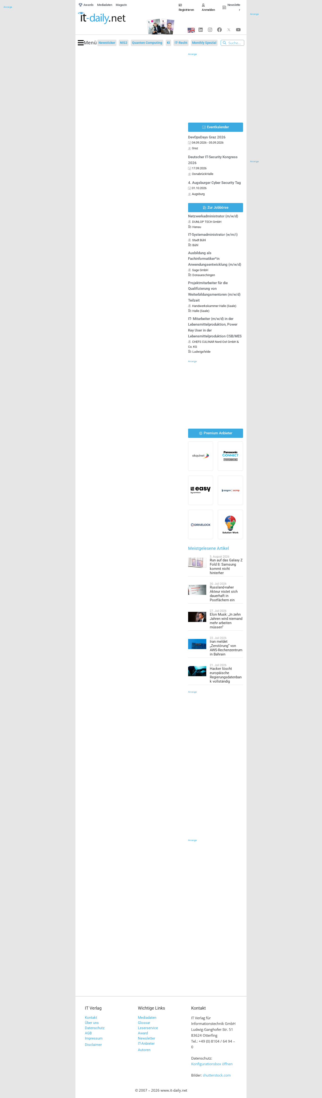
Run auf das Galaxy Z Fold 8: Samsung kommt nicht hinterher (226, 566)
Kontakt (91, 1017)
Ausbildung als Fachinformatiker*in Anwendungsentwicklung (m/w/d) (214, 259)
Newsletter (146, 1038)
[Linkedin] (200, 29)
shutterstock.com (217, 1075)
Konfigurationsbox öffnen (212, 1063)
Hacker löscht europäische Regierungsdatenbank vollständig (226, 675)
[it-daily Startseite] (109, 18)
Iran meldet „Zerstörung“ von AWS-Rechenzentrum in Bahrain (226, 647)
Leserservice (148, 1028)
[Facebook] (219, 29)
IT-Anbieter (146, 1043)
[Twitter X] (229, 29)
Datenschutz (94, 1028)
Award (143, 1033)
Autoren (144, 1050)
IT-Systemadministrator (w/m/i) (213, 234)
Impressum (94, 1038)
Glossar (144, 1023)
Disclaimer (93, 1045)
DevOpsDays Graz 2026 (207, 137)
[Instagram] (210, 29)
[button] (87, 43)
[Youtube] (238, 29)
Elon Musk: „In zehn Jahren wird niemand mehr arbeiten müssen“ (226, 620)
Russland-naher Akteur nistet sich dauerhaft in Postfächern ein (224, 593)
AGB (88, 1033)
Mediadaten (147, 1017)
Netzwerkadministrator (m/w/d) (213, 216)
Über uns (92, 1023)
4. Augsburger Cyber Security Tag (214, 183)
